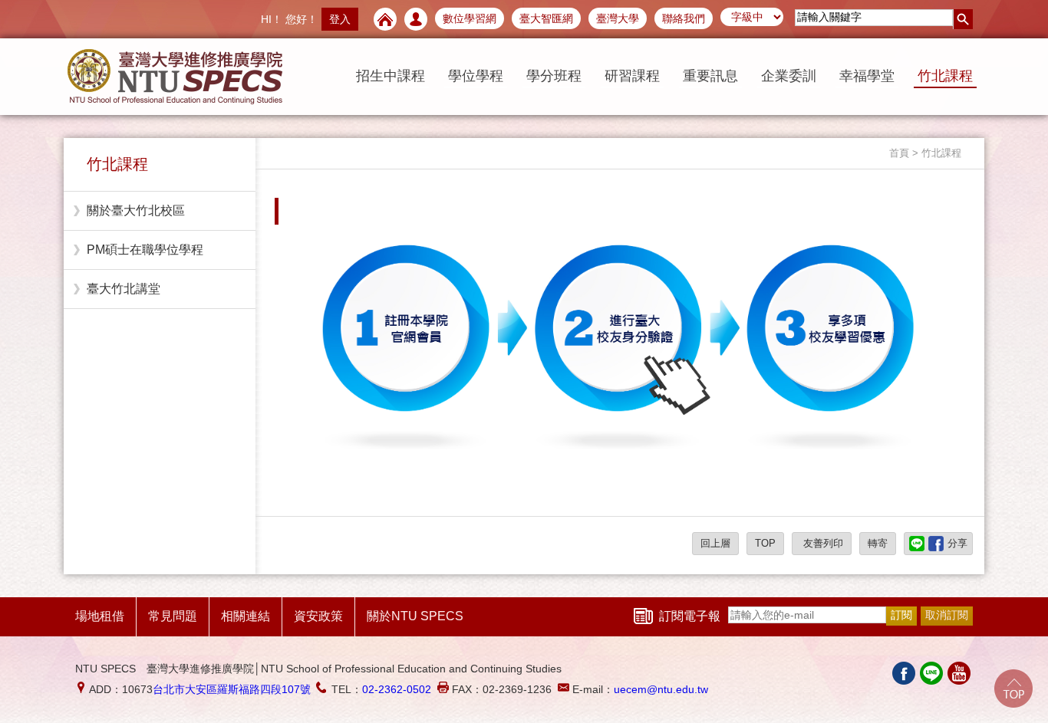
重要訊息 (710, 76)
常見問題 (172, 616)
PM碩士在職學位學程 (145, 249)
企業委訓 (788, 76)
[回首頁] (385, 19)
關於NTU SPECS (415, 616)
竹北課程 (945, 76)
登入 (340, 19)
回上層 (715, 543)
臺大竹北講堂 (123, 288)
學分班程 (554, 76)
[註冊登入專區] (415, 19)
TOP (765, 543)
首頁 (899, 153)
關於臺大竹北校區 (136, 210)
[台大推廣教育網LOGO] (175, 76)
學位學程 (475, 76)
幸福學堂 (867, 76)
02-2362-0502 (396, 689)
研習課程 (632, 76)
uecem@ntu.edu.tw (661, 689)
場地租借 (99, 616)
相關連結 (245, 616)
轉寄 (878, 543)
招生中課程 (390, 76)
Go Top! (1013, 688)
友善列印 (821, 543)
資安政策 (318, 616)
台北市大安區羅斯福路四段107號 (232, 689)
